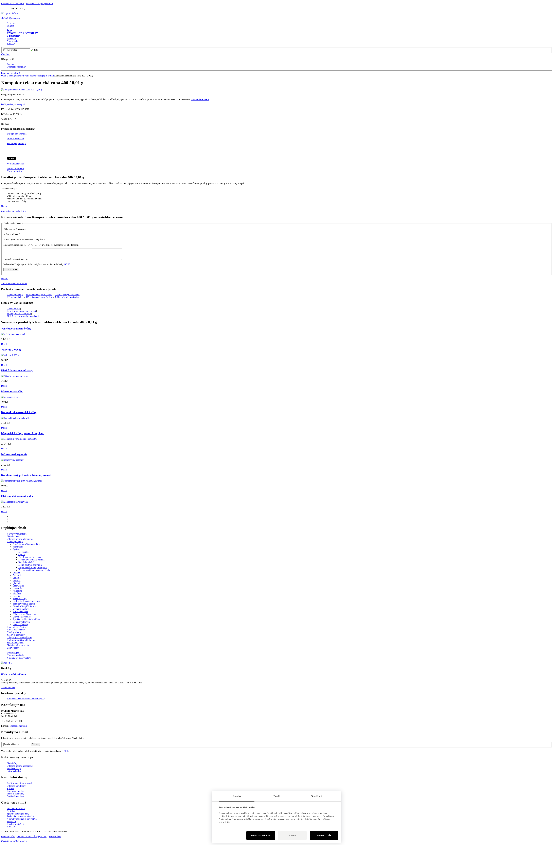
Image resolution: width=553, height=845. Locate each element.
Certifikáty (12, 811)
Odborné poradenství (16, 786)
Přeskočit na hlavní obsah (12, 3)
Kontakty (11, 826)
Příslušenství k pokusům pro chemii (23, 316)
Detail (4, 344)
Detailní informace (200, 99)
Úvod (3, 75)
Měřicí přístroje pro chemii (67, 294)
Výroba (10, 788)
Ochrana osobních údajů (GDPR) (32, 836)
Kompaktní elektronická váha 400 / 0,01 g (26, 698)
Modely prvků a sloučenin (19, 313)
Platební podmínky (15, 793)
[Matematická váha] (10, 397)
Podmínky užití (8, 836)
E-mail (23, 239)
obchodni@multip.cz (10, 18)
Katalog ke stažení (15, 824)
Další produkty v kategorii (13, 104)
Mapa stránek (55, 836)
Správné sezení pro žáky (18, 813)
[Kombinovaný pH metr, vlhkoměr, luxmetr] (21, 481)
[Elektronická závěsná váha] (14, 502)
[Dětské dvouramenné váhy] (14, 376)
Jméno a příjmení (11, 234)
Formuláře (11, 821)
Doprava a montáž (15, 791)
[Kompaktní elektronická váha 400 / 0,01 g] (21, 89)
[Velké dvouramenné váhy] (14, 334)
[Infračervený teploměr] (12, 460)
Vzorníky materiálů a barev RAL (22, 819)
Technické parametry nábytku (20, 816)
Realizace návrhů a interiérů (19, 783)
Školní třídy (12, 763)
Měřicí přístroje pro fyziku (42, 75)
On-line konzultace (15, 796)
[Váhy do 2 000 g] (10, 355)
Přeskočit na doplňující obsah (39, 3)
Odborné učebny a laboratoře (20, 766)
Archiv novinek (8, 687)
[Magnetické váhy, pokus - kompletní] (19, 439)
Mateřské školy (14, 768)
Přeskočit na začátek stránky (14, 841)
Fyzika (26, 75)
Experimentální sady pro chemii (21, 311)
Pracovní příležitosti (16, 808)
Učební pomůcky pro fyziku (39, 297)
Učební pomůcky (15, 75)
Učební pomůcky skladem (13, 674)
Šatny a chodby (14, 771)
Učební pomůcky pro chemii (39, 294)
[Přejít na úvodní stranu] (10, 13)
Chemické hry (13, 308)
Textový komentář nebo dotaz (17, 259)
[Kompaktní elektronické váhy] (15, 418)
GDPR (67, 264)
